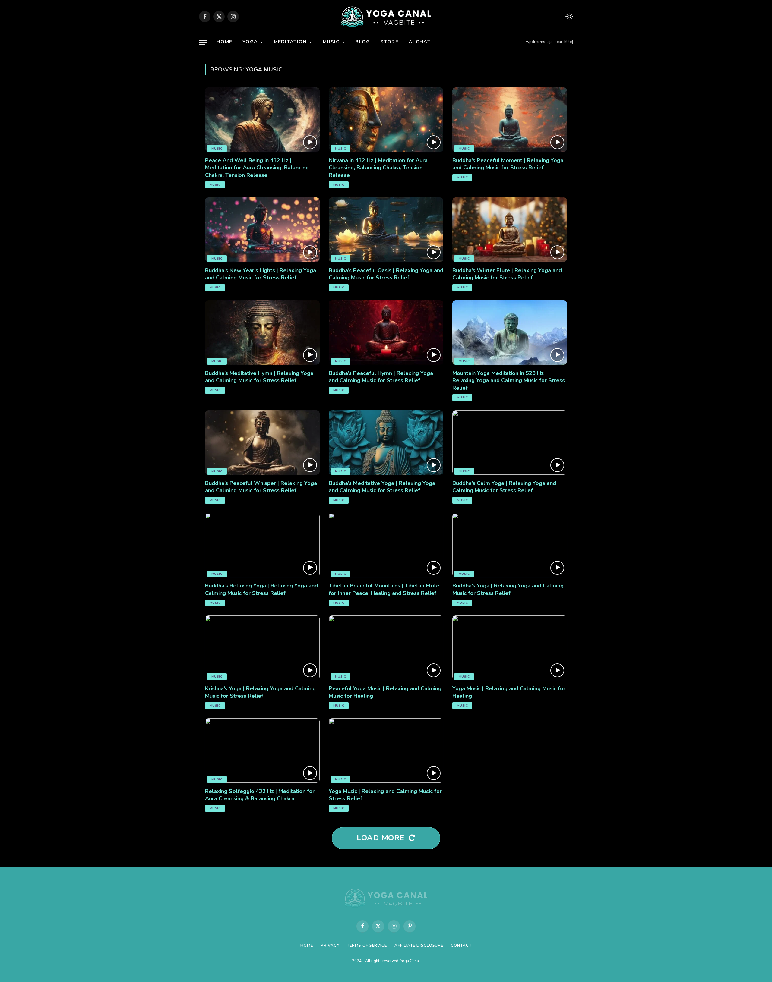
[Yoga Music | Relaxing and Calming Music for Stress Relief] (386, 750)
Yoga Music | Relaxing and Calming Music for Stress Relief (385, 795)
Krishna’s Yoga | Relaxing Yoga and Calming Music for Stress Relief (260, 692)
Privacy (330, 945)
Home (224, 42)
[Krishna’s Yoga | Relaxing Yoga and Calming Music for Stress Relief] (262, 647)
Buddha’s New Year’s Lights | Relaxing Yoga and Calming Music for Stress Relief (260, 274)
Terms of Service (367, 945)
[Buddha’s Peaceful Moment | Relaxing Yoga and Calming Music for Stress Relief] (509, 119)
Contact (461, 945)
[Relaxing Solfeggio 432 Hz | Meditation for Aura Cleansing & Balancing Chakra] (262, 750)
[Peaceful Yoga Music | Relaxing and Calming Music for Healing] (386, 647)
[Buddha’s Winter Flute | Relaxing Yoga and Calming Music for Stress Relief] (509, 229)
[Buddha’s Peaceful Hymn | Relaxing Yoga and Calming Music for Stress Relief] (386, 332)
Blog (362, 42)
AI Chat (420, 42)
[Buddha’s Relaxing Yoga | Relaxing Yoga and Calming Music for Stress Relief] (262, 545)
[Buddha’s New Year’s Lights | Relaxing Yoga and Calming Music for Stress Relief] (262, 229)
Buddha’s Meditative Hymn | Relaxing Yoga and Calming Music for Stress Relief (259, 377)
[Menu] (203, 42)
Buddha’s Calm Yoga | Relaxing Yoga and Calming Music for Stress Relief (504, 487)
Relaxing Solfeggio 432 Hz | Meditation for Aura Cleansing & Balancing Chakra (260, 795)
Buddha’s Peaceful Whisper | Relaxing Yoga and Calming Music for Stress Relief (261, 487)
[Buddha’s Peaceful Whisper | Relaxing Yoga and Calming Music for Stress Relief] (262, 442)
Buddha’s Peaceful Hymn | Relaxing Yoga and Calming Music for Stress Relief (381, 377)
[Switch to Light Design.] (568, 16)
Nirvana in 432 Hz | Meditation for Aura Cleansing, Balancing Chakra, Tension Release (378, 168)
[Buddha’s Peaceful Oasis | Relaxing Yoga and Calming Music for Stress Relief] (386, 229)
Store (389, 42)
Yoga (250, 42)
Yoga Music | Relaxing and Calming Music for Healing (508, 692)
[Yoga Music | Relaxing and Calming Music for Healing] (509, 647)
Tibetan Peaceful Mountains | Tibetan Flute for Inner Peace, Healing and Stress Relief (384, 589)
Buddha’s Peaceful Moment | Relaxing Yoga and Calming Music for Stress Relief (507, 164)
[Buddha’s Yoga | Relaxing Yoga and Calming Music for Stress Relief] (509, 545)
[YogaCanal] (386, 16)
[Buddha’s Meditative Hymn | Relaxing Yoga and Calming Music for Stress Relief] (262, 332)
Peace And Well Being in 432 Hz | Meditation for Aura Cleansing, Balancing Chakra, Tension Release (257, 168)
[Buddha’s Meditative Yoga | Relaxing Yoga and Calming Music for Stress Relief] (386, 442)
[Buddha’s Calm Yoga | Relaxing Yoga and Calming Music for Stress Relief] (509, 442)
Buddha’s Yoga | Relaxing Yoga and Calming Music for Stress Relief (508, 589)
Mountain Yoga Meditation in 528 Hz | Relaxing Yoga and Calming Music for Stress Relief (508, 381)
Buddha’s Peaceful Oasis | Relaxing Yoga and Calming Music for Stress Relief (386, 274)
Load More (382, 838)
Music (331, 42)
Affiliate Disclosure (418, 945)
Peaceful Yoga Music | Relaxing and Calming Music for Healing (385, 692)
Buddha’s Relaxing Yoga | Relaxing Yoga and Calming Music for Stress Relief (261, 589)
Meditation (290, 42)
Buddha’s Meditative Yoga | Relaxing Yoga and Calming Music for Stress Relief (382, 487)
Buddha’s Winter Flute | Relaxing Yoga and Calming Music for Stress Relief (507, 274)
